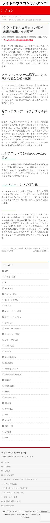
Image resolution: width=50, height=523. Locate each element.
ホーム (6, 462)
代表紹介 (7, 471)
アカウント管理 (10, 294)
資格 (6, 438)
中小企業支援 (10, 346)
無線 (6, 415)
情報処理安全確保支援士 (24, 40)
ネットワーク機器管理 (13, 328)
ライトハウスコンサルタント (24, 3)
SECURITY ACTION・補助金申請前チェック (20, 480)
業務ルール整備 (10, 397)
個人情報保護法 (10, 357)
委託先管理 (9, 363)
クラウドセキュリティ (13, 317)
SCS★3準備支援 (10, 484)
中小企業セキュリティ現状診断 (15, 488)
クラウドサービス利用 (13, 311)
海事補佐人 (9, 409)
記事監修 (8, 432)
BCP (6, 271)
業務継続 (8, 403)
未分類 (7, 392)
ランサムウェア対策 (12, 334)
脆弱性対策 (9, 426)
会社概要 (7, 466)
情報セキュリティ (11, 369)
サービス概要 (9, 475)
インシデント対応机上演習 (14, 493)
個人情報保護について (12, 501)
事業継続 (8, 351)
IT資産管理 (9, 288)
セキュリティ (11, 40)
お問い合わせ (9, 506)
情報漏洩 (8, 380)
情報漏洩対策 (10, 386)
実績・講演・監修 (10, 497)
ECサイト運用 (10, 277)
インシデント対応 (11, 300)
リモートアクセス (11, 340)
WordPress (17, 514)
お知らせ (8, 305)
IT (5, 40)
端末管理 (8, 420)
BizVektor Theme (29, 514)
